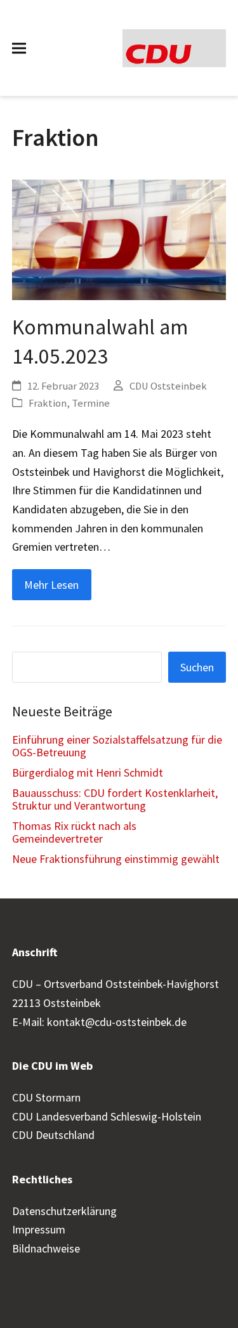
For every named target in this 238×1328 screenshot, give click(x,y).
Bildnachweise (46, 1248)
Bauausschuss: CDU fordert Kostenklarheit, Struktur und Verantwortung (115, 799)
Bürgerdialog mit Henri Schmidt (87, 772)
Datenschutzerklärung (64, 1211)
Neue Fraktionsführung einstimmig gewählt (116, 858)
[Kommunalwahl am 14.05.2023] (119, 239)
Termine (91, 403)
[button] (19, 48)
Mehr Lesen (51, 584)
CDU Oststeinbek (168, 386)
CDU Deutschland (53, 1134)
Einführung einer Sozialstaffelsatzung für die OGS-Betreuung (117, 745)
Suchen (197, 667)
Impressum (38, 1229)
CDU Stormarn (46, 1097)
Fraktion (48, 403)
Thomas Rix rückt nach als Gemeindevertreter (74, 832)
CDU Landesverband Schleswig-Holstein (106, 1116)
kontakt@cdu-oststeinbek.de (117, 1022)
